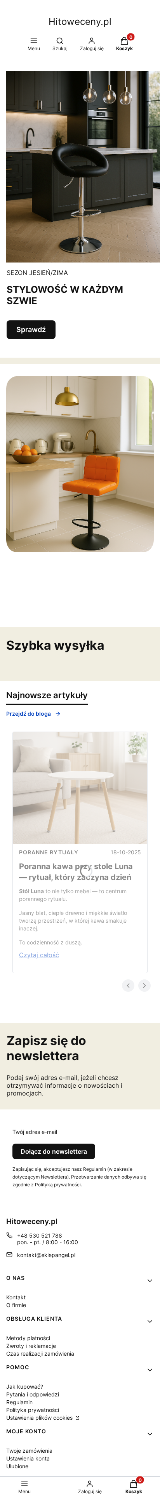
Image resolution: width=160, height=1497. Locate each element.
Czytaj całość (39, 955)
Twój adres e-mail (34, 1131)
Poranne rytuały (48, 852)
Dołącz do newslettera (54, 1151)
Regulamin (19, 1402)
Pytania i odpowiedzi (32, 1394)
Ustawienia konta (28, 1458)
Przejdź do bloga (28, 713)
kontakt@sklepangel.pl (46, 1255)
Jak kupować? (24, 1386)
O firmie (16, 1305)
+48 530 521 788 (39, 1235)
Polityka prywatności (32, 1410)
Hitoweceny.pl (80, 21)
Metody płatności (28, 1338)
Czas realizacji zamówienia (40, 1353)
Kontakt (16, 1297)
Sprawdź (31, 329)
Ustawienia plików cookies (40, 1417)
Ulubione (17, 1466)
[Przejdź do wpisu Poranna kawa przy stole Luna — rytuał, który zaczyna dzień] (80, 788)
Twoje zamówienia (29, 1450)
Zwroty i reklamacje (31, 1345)
